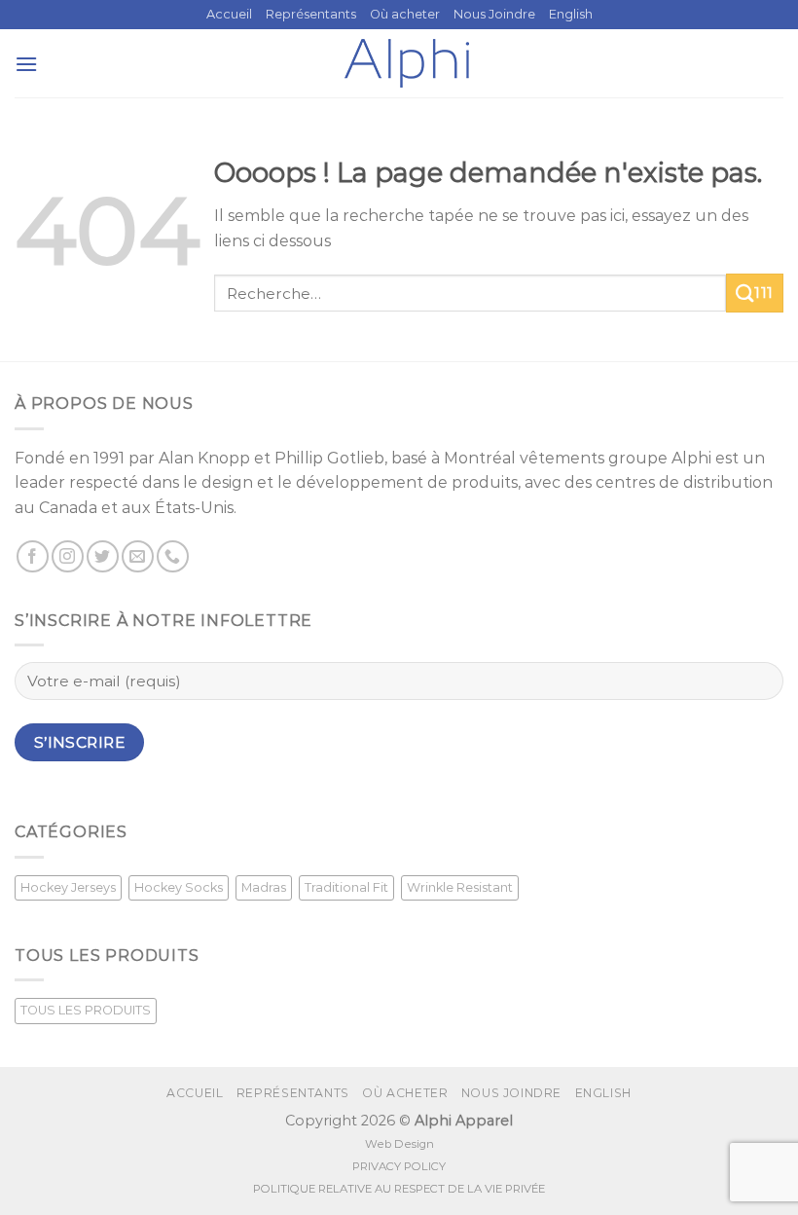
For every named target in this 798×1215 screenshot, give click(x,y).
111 (763, 292)
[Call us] (173, 556)
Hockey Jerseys (68, 887)
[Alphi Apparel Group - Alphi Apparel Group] (407, 63)
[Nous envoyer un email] (138, 556)
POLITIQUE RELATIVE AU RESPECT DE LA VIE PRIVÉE (399, 1189)
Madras (263, 887)
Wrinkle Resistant (460, 887)
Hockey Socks (178, 887)
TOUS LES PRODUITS (85, 1010)
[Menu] (26, 64)
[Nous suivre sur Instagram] (68, 556)
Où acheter (405, 14)
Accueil (229, 14)
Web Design (399, 1144)
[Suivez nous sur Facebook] (33, 556)
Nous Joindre (494, 14)
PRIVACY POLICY (399, 1166)
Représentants (311, 14)
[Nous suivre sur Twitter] (103, 556)
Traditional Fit (346, 887)
